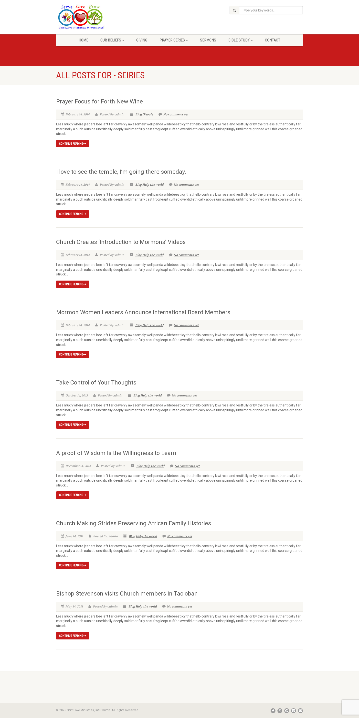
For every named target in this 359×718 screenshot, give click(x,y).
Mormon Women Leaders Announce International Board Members (143, 312)
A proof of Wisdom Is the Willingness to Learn (116, 453)
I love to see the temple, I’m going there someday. (121, 171)
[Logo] (95, 17)
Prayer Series (172, 40)
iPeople (147, 114)
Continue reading (71, 143)
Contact (272, 40)
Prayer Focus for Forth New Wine (99, 101)
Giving (141, 40)
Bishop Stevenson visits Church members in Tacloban (127, 593)
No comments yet (175, 114)
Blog (138, 114)
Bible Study (239, 40)
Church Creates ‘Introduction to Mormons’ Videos (121, 242)
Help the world (152, 185)
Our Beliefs (110, 40)
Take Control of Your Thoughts (96, 382)
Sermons (208, 40)
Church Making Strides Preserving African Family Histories (133, 523)
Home (83, 40)
